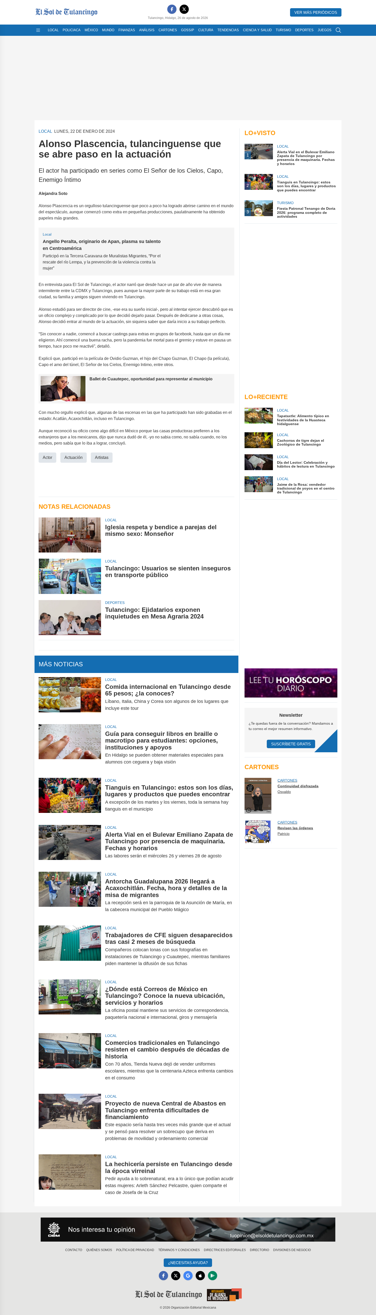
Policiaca (72, 30)
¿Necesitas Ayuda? (188, 1263)
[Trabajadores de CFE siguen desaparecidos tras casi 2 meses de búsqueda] (70, 949)
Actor (47, 457)
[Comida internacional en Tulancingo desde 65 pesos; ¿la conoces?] (70, 697)
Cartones (168, 30)
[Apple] (200, 1275)
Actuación (73, 457)
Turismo (283, 30)
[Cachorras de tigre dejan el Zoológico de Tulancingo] (259, 440)
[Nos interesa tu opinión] (188, 1230)
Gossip (187, 30)
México (91, 30)
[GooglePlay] (212, 1275)
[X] (184, 9)
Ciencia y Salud (257, 30)
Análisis (146, 30)
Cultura (205, 30)
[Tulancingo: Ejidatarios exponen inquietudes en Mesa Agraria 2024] (70, 617)
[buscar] (338, 30)
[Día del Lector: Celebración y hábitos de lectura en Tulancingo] (259, 462)
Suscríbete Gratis (291, 744)
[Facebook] (171, 9)
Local (53, 30)
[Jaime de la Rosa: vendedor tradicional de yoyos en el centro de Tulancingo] (259, 485)
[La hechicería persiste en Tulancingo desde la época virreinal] (70, 1178)
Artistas (101, 457)
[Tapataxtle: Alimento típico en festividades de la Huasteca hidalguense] (259, 417)
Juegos (324, 30)
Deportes (304, 30)
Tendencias (228, 30)
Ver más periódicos (315, 12)
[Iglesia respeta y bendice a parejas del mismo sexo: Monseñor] (70, 534)
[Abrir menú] (38, 30)
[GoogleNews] (188, 1275)
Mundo (108, 30)
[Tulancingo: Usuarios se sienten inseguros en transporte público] (70, 576)
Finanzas (126, 30)
